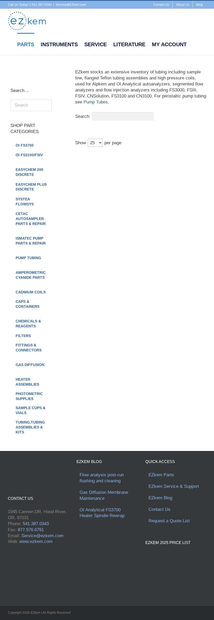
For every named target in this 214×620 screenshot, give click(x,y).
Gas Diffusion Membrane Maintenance (104, 495)
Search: (82, 116)
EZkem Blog (160, 497)
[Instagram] (33, 70)
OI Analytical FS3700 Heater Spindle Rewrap (102, 512)
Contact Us (159, 509)
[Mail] (41, 70)
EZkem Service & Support (173, 486)
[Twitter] (19, 70)
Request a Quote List (169, 520)
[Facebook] (12, 70)
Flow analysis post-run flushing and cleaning (102, 477)
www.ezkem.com (35, 541)
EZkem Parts (161, 474)
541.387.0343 (36, 523)
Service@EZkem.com (71, 5)
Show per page (98, 142)
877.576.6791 (31, 529)
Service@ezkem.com (42, 535)
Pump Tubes (96, 102)
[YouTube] (26, 70)
